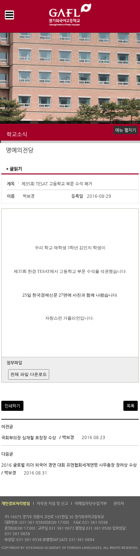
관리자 (118, 503)
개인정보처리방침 (15, 503)
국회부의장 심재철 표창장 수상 (28, 437)
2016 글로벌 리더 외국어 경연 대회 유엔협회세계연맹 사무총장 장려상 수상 (69, 464)
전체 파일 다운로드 (28, 374)
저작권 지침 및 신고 (52, 503)
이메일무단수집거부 (91, 503)
